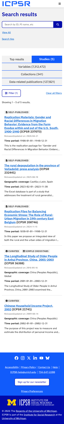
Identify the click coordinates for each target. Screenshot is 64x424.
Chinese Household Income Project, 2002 (28, 307)
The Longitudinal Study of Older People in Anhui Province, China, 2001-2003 (30, 257)
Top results (17, 59)
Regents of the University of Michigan (36, 411)
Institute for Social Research (39, 414)
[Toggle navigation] (59, 3)
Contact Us (44, 367)
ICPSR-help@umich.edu (23, 372)
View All (6, 32)
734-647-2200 (47, 372)
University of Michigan (14, 418)
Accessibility (12, 367)
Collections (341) (32, 74)
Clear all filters (54, 93)
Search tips (8, 39)
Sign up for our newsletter (32, 382)
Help (55, 367)
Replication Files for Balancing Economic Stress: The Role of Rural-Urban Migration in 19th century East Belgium (29, 216)
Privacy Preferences (32, 391)
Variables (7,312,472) (32, 67)
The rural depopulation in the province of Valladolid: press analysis (31, 167)
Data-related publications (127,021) (32, 82)
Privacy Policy (28, 367)
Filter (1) (13, 93)
